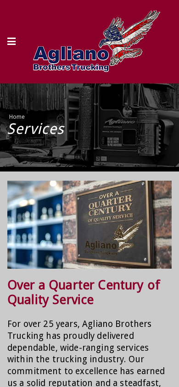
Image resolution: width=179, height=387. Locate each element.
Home (17, 116)
